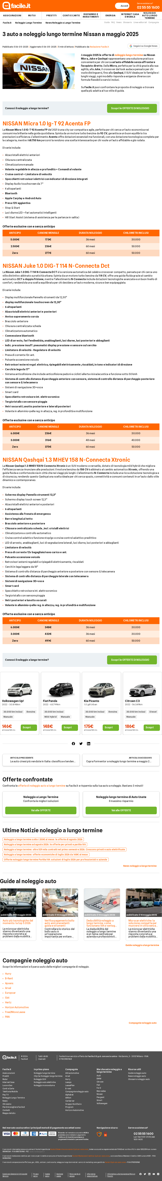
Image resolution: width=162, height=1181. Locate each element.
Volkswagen (102, 1103)
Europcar (10, 992)
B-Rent (9, 978)
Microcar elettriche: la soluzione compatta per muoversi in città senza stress (142, 924)
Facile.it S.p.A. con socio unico (115, 1162)
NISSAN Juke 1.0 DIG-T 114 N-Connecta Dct (56, 266)
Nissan (100, 1094)
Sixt (7, 997)
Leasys (68, 1082)
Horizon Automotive (17, 1007)
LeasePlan (70, 1085)
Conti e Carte (71, 15)
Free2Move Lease (15, 1012)
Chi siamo (7, 1104)
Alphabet (69, 1094)
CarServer (70, 1101)
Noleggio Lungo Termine (28, 22)
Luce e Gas (7, 1085)
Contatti (6, 1110)
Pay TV (6, 1094)
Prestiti (51, 15)
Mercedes (101, 1091)
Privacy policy (36, 1175)
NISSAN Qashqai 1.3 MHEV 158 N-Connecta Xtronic (66, 459)
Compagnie (153, 22)
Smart (99, 1100)
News (118, 22)
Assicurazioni (12, 15)
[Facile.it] (16, 8)
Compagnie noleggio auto (77, 1091)
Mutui (32, 15)
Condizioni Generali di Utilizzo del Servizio (15, 1175)
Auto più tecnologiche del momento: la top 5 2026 (18, 922)
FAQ (113, 22)
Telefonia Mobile (10, 1091)
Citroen (100, 1082)
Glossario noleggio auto (139, 1079)
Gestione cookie (59, 1175)
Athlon (68, 1097)
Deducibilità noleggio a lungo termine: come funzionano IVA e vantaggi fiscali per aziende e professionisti (102, 925)
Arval (8, 988)
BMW (99, 1078)
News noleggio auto (137, 1076)
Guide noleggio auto (137, 1073)
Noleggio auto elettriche (45, 1082)
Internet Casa (9, 1082)
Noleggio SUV (40, 1079)
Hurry (8, 973)
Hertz (8, 1002)
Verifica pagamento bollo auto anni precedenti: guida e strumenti (59, 923)
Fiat (98, 1085)
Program (69, 1107)
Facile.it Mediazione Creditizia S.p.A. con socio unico (90, 1156)
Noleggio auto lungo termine (149, 15)
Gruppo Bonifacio (73, 1104)
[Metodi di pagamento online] (28, 1134)
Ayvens (9, 983)
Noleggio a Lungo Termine (40, 797)
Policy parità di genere (74, 1175)
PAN (7, 1016)
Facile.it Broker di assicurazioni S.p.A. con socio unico (69, 1149)
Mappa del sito (9, 1113)
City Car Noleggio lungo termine (48, 1076)
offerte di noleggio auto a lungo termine (41, 785)
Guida (107, 22)
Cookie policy (47, 1175)
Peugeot (100, 1097)
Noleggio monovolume (44, 1085)
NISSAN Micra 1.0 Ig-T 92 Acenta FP (47, 123)
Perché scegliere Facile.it (14, 1107)
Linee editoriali (140, 22)
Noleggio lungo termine (44, 1073)
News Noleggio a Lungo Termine (63, 22)
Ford (99, 1088)
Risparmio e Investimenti (91, 15)
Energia (110, 15)
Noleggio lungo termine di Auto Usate (121, 797)
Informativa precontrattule (92, 1175)
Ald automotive (72, 1073)
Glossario (127, 22)
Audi (99, 1075)
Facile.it (7, 22)
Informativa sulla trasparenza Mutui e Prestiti (121, 1175)
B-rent (68, 1088)
